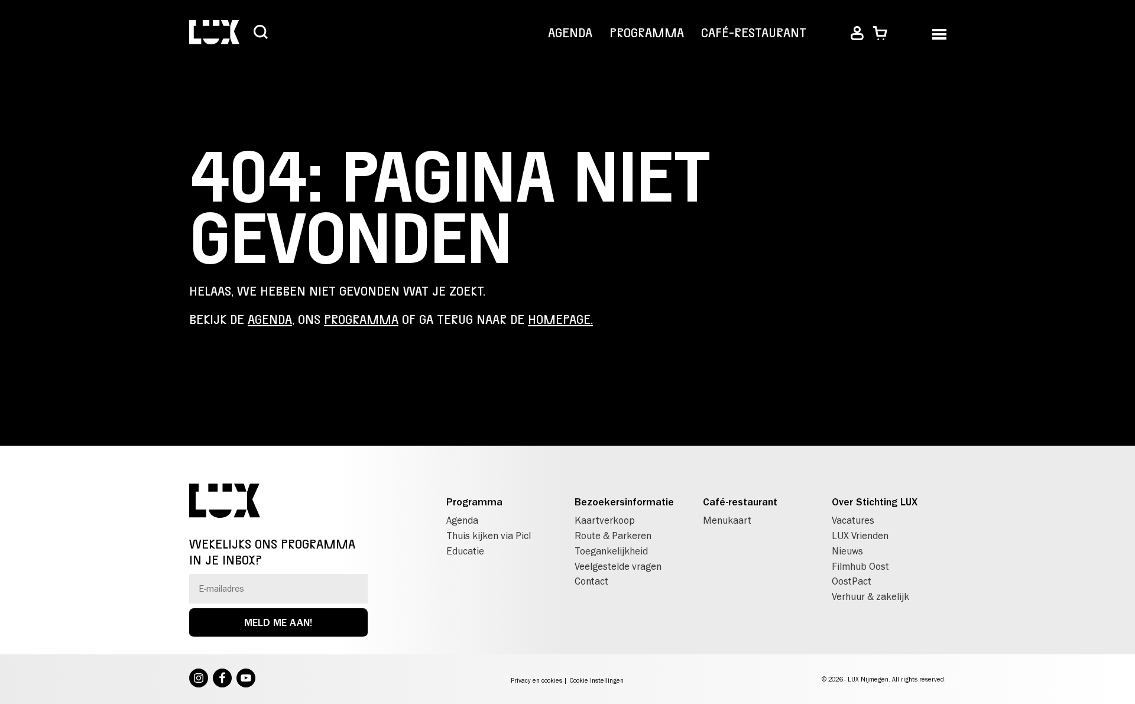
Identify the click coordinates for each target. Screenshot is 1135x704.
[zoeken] (261, 33)
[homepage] (214, 33)
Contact (591, 581)
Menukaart (727, 520)
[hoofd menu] (939, 33)
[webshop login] (857, 33)
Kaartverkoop (605, 520)
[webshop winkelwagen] (880, 33)
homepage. (560, 319)
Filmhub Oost (860, 566)
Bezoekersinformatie (624, 501)
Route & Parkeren (613, 535)
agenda (270, 319)
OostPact (851, 581)
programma (361, 319)
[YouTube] (245, 679)
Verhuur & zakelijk (870, 596)
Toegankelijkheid (611, 551)
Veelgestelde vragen (618, 566)
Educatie (465, 551)
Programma (646, 33)
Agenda (570, 33)
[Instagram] (198, 679)
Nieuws (847, 551)
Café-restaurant (753, 33)
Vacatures (853, 520)
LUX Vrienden (860, 535)
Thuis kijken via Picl (488, 535)
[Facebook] (222, 679)
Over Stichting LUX (874, 501)
